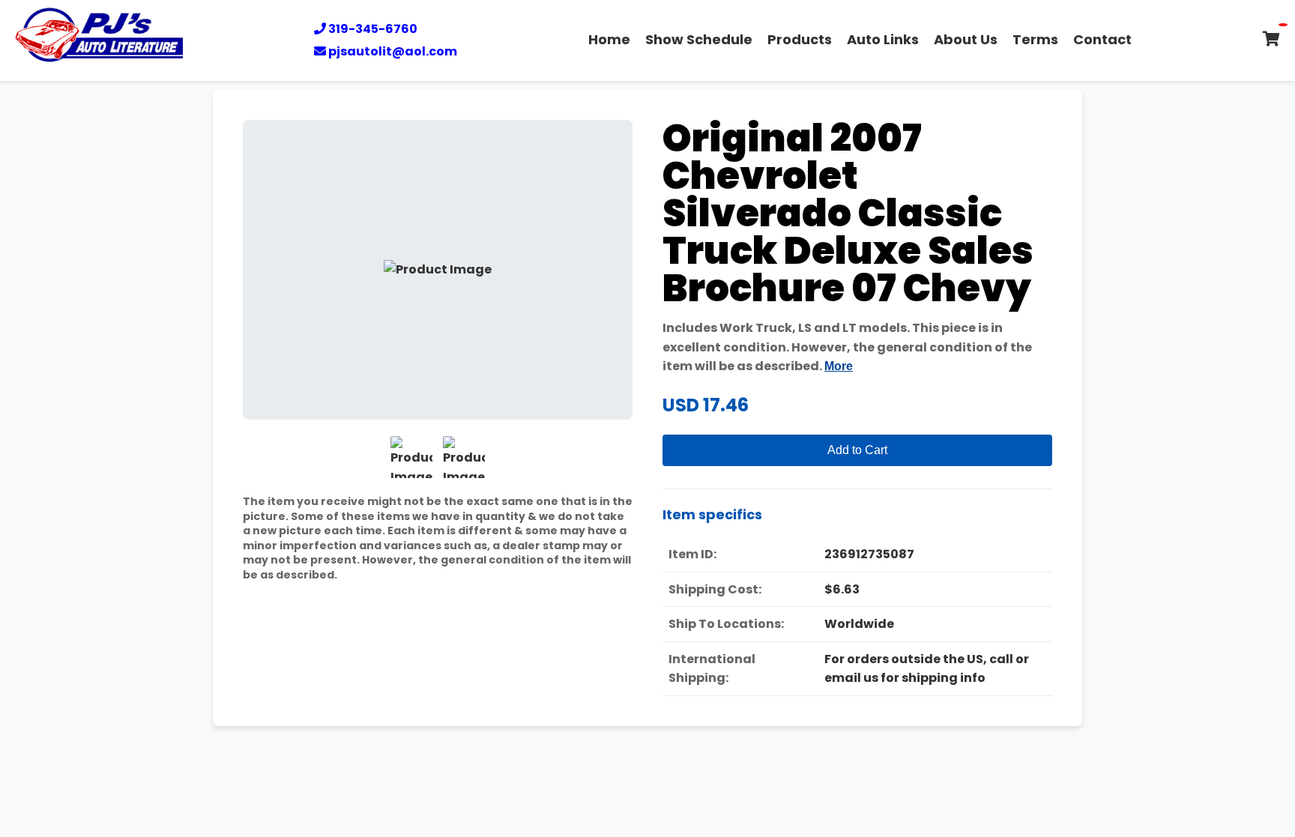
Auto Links (883, 39)
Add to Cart (857, 450)
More (838, 366)
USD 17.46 (705, 405)
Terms (1035, 39)
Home (609, 39)
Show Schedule (698, 39)
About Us (965, 39)
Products (799, 39)
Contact (1102, 39)
